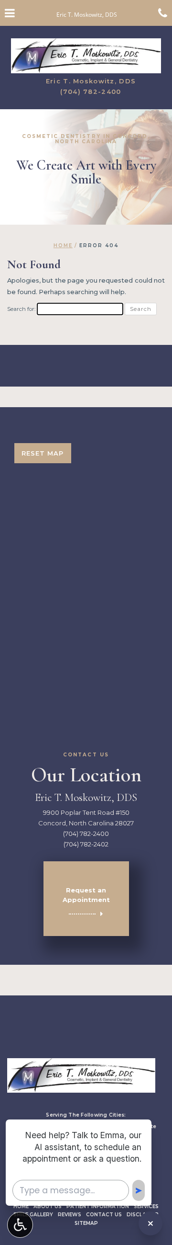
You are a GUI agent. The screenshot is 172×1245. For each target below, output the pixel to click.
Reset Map (43, 453)
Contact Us (104, 1214)
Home (63, 245)
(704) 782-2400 (90, 91)
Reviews (69, 1214)
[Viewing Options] (20, 1225)
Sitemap (86, 1223)
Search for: (21, 309)
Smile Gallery (33, 1214)
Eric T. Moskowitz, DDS (91, 81)
